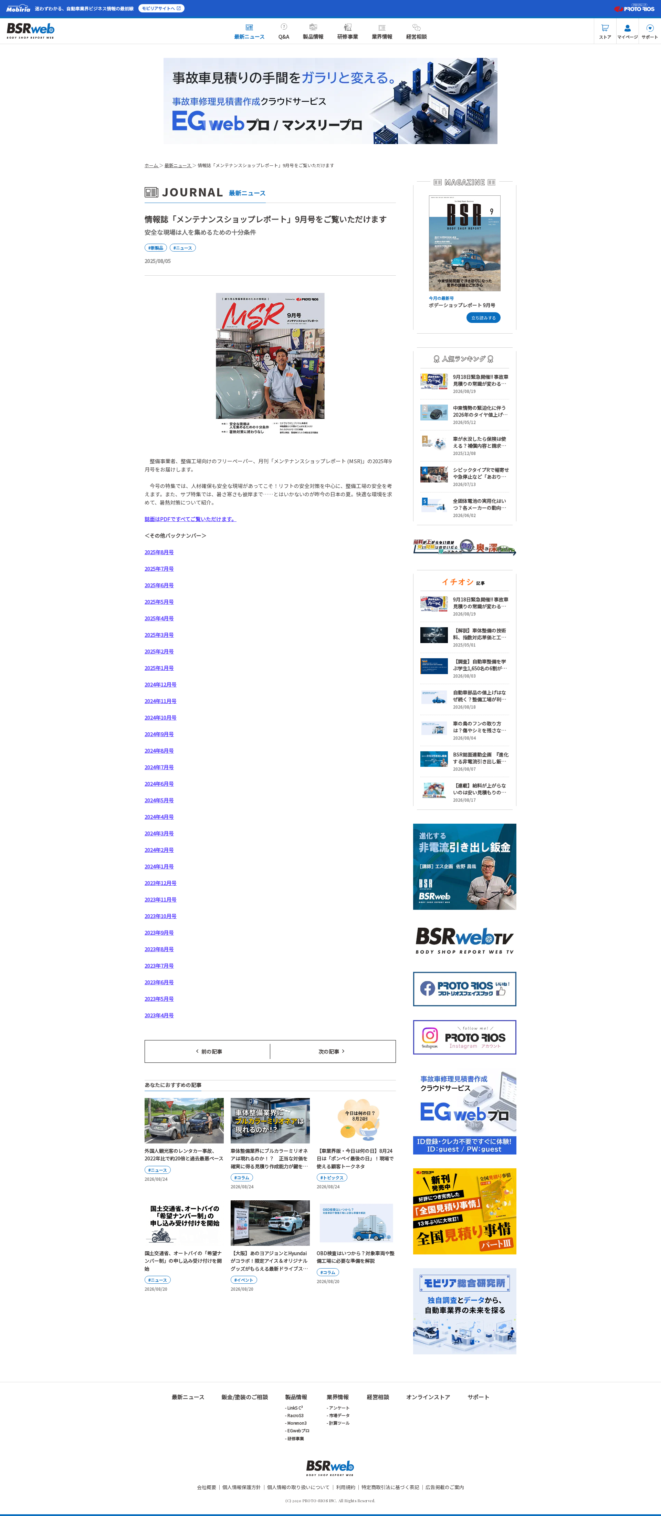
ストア (605, 37)
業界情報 (382, 36)
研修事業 (347, 36)
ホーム (152, 165)
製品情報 (313, 36)
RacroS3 (295, 1415)
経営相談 (416, 36)
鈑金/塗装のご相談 (245, 1397)
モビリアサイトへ (158, 8)
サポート (650, 37)
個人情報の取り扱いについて (298, 1487)
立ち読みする (483, 318)
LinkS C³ (295, 1408)
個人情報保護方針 (241, 1487)
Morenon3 (297, 1423)
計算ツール (339, 1423)
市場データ (339, 1415)
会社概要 (206, 1487)
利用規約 (345, 1487)
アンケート (339, 1408)
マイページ (627, 37)
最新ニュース (249, 36)
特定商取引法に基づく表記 (390, 1487)
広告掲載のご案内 (445, 1487)
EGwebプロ (298, 1430)
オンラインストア (428, 1397)
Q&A (284, 36)
